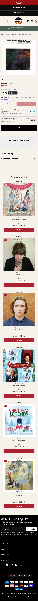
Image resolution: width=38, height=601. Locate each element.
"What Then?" (19, 330)
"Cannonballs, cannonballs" (19, 219)
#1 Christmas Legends (19, 440)
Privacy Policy (32, 593)
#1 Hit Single (19, 496)
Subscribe (31, 529)
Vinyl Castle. (9, 593)
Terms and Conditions (14, 597)
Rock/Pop (14, 34)
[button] (4, 21)
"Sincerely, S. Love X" (19, 274)
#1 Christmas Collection (19, 385)
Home (3, 34)
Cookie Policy (28, 597)
